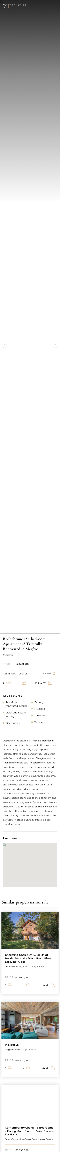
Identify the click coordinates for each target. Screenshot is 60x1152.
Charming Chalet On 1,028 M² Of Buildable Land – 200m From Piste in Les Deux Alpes (29, 958)
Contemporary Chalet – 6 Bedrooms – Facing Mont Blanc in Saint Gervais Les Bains (29, 1131)
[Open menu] (53, 6)
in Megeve (12, 1044)
